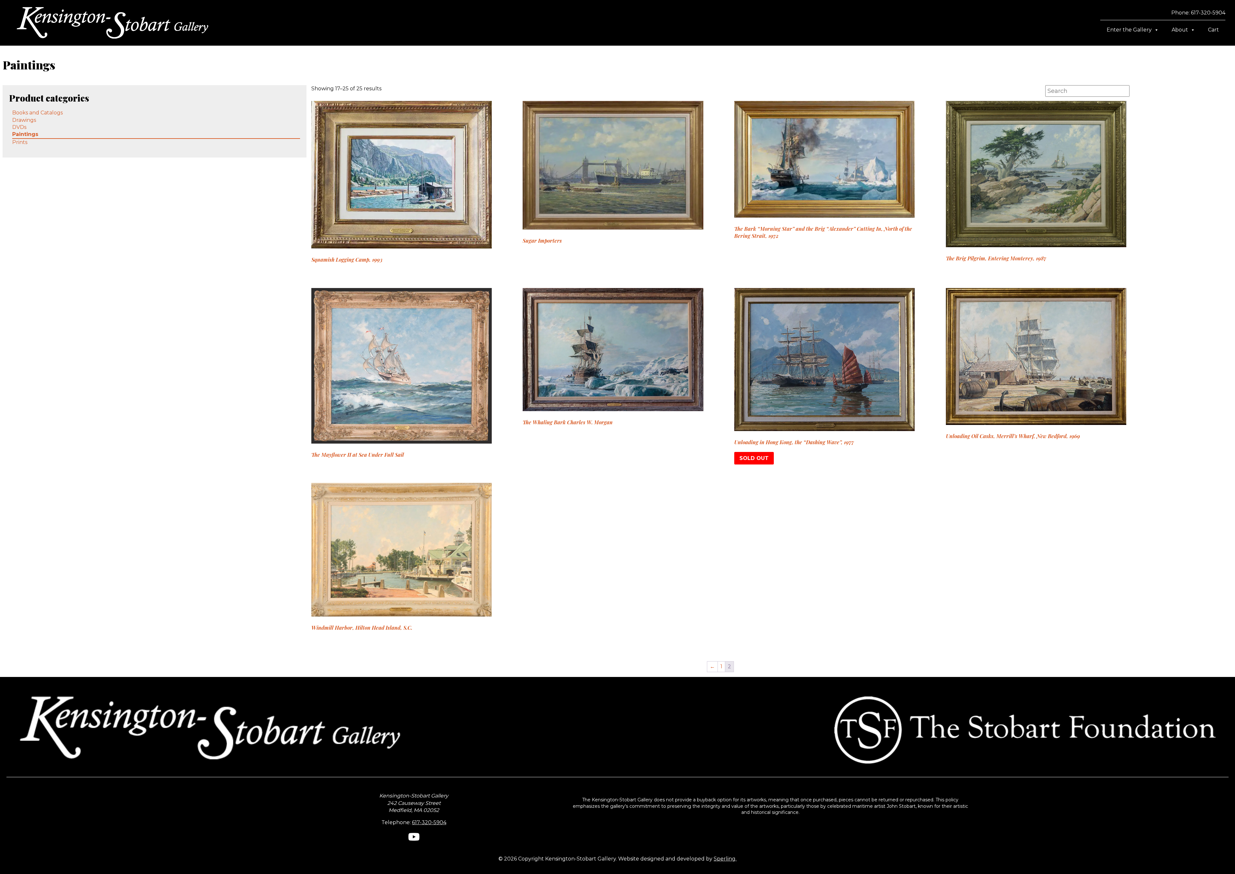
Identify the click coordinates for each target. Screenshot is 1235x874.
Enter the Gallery (1129, 30)
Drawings (24, 120)
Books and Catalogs (37, 113)
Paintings (25, 134)
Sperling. (725, 859)
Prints (19, 142)
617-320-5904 (429, 822)
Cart (1213, 30)
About (1180, 30)
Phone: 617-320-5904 (1198, 13)
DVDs (19, 127)
